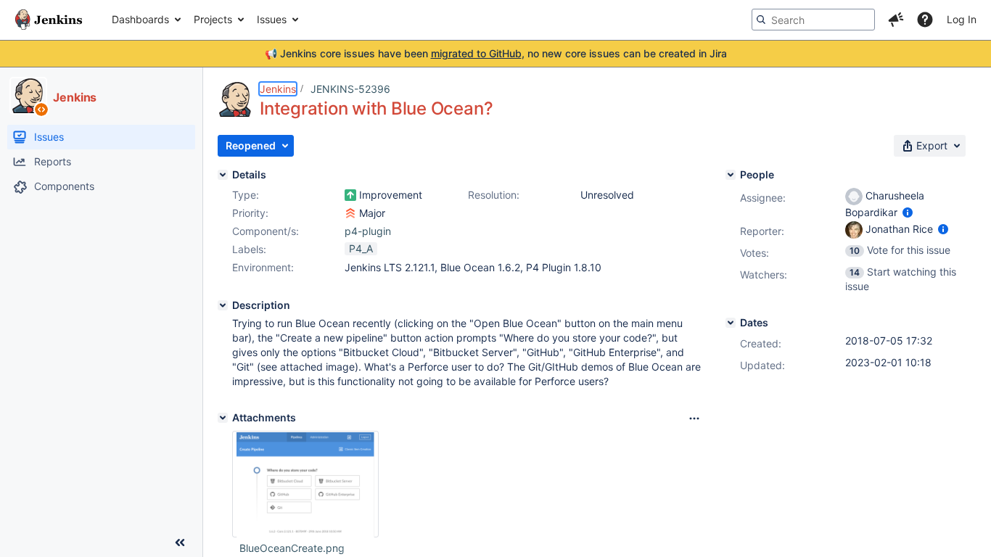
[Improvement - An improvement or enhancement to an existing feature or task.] (350, 195)
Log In (961, 19)
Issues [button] (272, 19)
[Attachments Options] (694, 418)
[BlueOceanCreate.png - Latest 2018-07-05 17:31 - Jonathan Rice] (306, 484)
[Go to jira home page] (48, 19)
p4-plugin (368, 231)
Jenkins (278, 89)
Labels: (249, 249)
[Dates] (730, 323)
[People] (730, 175)
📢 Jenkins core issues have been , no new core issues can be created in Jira (496, 53)
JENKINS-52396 (350, 89)
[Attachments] (223, 418)
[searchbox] (813, 19)
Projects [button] (213, 19)
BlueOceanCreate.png (292, 548)
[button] (896, 19)
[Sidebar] (180, 542)
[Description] (223, 305)
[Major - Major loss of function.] (350, 213)
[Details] (223, 175)
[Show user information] (907, 212)
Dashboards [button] (140, 19)
